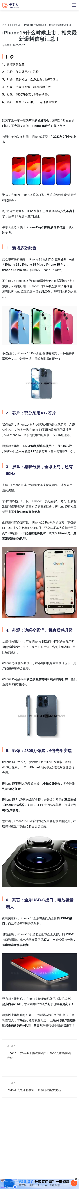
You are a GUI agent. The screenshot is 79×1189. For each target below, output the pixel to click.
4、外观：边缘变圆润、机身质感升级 (26, 87)
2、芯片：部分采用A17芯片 (20, 71)
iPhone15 (15, 25)
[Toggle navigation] (74, 5)
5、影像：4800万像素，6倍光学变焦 (26, 94)
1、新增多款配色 (13, 64)
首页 (4, 25)
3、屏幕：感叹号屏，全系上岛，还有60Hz (30, 79)
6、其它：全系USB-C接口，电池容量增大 (29, 102)
